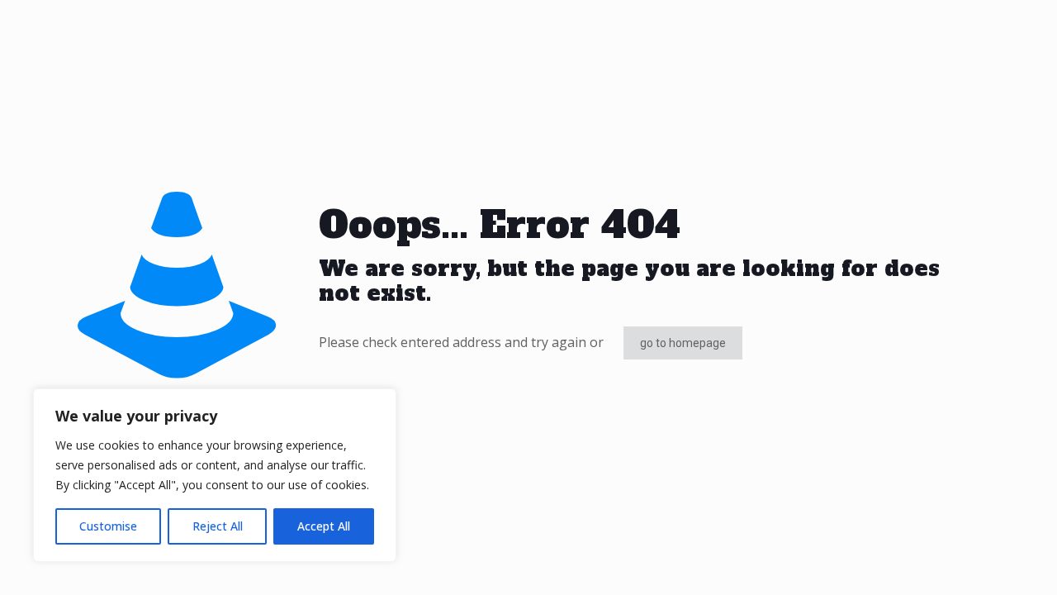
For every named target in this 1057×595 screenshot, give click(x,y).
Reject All (217, 526)
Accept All (323, 526)
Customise (108, 526)
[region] (214, 475)
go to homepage (683, 343)
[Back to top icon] (977, 561)
